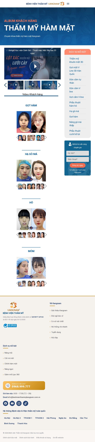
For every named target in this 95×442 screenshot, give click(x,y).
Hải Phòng (51, 418)
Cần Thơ (83, 418)
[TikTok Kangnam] (25, 403)
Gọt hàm (73, 116)
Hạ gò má (74, 111)
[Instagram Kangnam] (19, 403)
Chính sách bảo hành (26, 438)
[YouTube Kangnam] (12, 403)
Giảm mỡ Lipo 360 (12, 374)
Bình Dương (9, 423)
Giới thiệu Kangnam (59, 310)
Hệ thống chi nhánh (59, 327)
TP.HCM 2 (39, 418)
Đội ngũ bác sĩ (57, 316)
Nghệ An (62, 418)
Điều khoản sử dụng (43, 438)
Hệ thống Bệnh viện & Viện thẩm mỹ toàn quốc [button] (24, 411)
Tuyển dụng (56, 332)
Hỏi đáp (54, 338)
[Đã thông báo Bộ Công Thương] (10, 328)
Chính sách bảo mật (10, 438)
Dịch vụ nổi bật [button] (10, 346)
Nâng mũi (8, 353)
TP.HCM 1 (28, 418)
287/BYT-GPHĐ (38, 317)
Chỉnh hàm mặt (11, 364)
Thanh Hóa (22, 423)
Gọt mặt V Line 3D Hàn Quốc (75, 70)
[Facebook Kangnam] (5, 403)
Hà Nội (7, 418)
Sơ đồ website (58, 438)
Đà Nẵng (73, 418)
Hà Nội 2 (17, 418)
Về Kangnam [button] (55, 303)
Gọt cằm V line (76, 97)
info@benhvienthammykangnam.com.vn (24, 397)
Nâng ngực (9, 369)
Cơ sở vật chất (57, 321)
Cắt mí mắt (9, 358)
